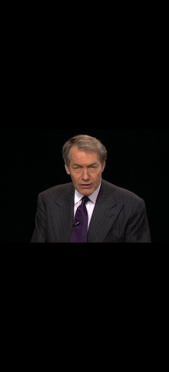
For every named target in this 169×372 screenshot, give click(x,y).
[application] (84, 186)
